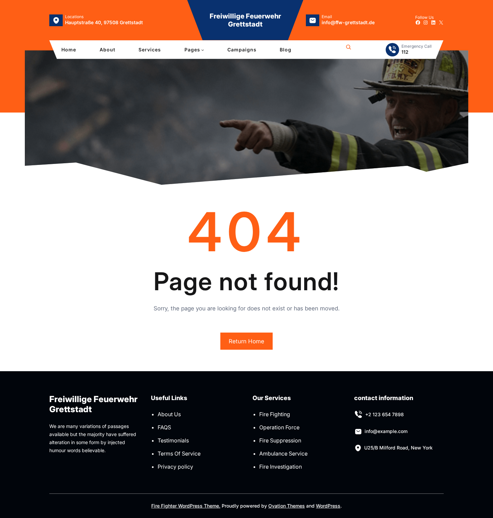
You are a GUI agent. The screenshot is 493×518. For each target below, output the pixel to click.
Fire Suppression (280, 440)
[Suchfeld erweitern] (348, 50)
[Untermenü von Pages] (202, 49)
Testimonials (173, 440)
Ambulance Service (283, 453)
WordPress (328, 506)
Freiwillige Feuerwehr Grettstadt (245, 20)
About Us (169, 414)
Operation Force (279, 427)
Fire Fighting (274, 414)
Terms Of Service (179, 453)
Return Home (246, 341)
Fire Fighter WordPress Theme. (185, 506)
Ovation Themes (286, 506)
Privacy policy (175, 466)
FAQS (164, 427)
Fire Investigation (280, 466)
